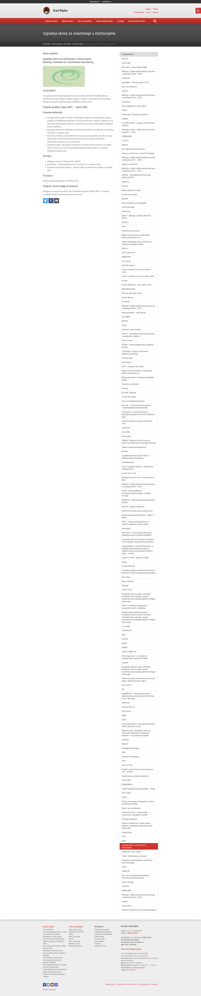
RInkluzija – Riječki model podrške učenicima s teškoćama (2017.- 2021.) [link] (138, 169)
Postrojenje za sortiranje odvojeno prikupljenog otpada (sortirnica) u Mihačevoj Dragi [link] (138, 414)
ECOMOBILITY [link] (127, 630)
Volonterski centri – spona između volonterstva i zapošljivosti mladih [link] (135, 813)
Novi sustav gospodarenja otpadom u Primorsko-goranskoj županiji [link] (136, 876)
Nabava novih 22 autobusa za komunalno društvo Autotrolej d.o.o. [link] (137, 372)
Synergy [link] (125, 388)
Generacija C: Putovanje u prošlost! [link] (135, 114)
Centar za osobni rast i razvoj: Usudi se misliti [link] (136, 270)
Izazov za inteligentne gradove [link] (133, 401)
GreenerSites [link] (127, 906)
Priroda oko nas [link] (127, 297)
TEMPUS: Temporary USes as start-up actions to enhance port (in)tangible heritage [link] (139, 441)
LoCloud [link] (125, 663)
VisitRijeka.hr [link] (106, 2)
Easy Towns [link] (126, 577)
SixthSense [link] (126, 211)
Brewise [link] (125, 186)
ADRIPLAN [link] (125, 703)
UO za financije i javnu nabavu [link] (52, 957)
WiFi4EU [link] (125, 321)
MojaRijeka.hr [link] (95, 2)
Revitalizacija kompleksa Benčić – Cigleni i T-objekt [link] (138, 516)
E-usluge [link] (120, 21)
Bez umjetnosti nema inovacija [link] (133, 149)
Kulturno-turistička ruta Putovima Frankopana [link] (139, 910)
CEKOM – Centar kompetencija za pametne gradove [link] (138, 346)
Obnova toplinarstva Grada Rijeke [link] (134, 203)
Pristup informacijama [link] (102, 929)
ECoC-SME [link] (126, 432)
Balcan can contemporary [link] (131, 808)
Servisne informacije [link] (136, 21)
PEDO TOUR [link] (126, 780)
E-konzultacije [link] (99, 936)
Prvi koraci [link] (126, 301)
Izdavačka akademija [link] (129, 819)
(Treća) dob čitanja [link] (129, 397)
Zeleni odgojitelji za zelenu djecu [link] (134, 106)
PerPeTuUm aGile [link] (128, 207)
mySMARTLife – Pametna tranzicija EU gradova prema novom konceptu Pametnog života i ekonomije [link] (138, 696)
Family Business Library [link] (131, 231)
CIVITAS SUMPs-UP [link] (129, 652)
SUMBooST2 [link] (126, 257)
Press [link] (148, 12)
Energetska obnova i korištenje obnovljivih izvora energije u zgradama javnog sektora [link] (137, 540)
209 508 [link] (145, 953)
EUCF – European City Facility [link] (133, 366)
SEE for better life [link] (128, 253)
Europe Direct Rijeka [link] (129, 194)
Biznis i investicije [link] (74, 936)
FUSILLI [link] (124, 110)
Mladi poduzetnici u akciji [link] (131, 190)
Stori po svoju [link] (127, 340)
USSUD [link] (124, 797)
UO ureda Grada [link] (48, 929)
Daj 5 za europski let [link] (129, 87)
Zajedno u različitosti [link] (130, 164)
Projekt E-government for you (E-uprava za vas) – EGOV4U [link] (138, 770)
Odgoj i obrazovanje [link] (75, 929)
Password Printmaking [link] (130, 757)
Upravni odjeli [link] (48, 926)
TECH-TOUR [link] (126, 793)
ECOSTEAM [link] (126, 63)
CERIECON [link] (125, 871)
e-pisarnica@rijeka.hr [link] (138, 967)
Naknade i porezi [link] (74, 943)
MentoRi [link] (125, 199)
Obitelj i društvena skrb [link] (76, 932)
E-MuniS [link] (125, 901)
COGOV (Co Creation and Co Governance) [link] (137, 511)
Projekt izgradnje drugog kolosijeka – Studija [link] (138, 789)
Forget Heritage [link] (128, 882)
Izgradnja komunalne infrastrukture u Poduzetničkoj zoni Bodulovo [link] (135, 456)
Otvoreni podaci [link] (100, 939)
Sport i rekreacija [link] (74, 941)
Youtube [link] (52, 984)
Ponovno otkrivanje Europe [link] (132, 293)
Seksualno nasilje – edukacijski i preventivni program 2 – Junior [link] (138, 130)
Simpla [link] (124, 562)
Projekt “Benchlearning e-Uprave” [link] (134, 856)
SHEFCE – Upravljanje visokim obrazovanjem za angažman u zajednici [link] (138, 335)
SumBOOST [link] (126, 428)
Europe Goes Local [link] (129, 473)
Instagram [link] (56, 984)
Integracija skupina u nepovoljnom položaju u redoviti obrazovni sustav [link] (138, 725)
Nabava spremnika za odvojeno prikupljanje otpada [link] (138, 378)
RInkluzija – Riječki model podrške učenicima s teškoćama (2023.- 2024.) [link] (138, 72)
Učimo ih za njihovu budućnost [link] (133, 506)
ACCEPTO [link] (125, 182)
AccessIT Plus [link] (127, 765)
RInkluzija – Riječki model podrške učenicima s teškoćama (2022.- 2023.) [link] (138, 96)
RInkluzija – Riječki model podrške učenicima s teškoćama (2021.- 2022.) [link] (138, 158)
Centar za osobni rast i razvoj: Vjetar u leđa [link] (138, 276)
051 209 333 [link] (131, 970)
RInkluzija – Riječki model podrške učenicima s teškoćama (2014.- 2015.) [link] (138, 896)
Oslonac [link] (125, 91)
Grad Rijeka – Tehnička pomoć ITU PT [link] (135, 82)
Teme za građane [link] (84, 21)
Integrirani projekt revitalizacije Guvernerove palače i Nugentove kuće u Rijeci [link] (138, 679)
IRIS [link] (123, 689)
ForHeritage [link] (126, 436)
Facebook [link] (44, 984)
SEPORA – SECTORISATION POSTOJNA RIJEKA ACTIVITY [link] (136, 176)
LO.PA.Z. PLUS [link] (127, 590)
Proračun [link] (98, 943)
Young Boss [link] (126, 102)
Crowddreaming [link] (128, 462)
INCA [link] (123, 635)
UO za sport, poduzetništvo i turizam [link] (55, 932)
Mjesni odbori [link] (67, 21)
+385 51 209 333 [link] (132, 933)
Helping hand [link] (127, 832)
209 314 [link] (145, 956)
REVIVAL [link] (125, 451)
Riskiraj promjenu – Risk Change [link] (134, 312)
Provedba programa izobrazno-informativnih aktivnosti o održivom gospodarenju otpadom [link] (139, 571)
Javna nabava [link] (99, 941)
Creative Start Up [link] (128, 707)
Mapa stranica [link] (110, 984)
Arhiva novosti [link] (139, 12)
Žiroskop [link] (125, 585)
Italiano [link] (155, 9)
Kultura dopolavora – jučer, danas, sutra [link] (136, 285)
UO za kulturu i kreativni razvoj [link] (53, 950)
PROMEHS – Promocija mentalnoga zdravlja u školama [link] (138, 501)
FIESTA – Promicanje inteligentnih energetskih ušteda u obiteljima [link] (134, 606)
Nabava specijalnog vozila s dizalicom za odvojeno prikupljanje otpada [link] (137, 243)
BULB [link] (124, 841)
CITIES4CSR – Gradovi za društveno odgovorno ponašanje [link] (135, 352)
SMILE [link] (124, 715)
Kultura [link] (71, 934)
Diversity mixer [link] (127, 358)
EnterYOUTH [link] (126, 685)
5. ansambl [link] (126, 626)
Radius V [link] (125, 248)
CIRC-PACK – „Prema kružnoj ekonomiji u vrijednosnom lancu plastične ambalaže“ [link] (137, 534)
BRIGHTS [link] (125, 744)
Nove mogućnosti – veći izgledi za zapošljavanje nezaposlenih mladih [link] (135, 657)
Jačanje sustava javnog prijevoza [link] (134, 447)
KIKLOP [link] (124, 643)
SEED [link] (124, 752)
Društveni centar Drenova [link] (131, 329)
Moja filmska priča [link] (128, 289)
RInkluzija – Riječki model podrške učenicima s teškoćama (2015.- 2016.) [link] (138, 485)
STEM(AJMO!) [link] (127, 136)
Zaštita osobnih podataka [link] (103, 932)
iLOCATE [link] (125, 639)
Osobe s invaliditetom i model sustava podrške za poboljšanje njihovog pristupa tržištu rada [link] (137, 825)
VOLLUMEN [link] (126, 317)
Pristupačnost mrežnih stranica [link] (127, 984)
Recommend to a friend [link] (56, 200)
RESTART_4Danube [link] (129, 392)
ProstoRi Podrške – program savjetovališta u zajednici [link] (138, 124)
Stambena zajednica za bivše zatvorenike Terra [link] (137, 422)
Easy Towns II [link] (127, 362)
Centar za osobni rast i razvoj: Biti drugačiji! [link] (138, 153)
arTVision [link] (125, 740)
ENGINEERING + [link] (127, 784)
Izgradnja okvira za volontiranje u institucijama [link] (134, 846)
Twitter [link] (48, 984)
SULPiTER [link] (125, 886)
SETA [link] (124, 761)
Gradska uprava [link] (51, 21)
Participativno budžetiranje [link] (103, 934)
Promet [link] (71, 939)
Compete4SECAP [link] (128, 566)
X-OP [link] (124, 837)
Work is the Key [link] (127, 581)
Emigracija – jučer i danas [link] (131, 852)
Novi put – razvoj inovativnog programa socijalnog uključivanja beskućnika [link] (136, 406)
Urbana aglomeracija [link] (104, 21)
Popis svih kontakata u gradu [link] (131, 949)
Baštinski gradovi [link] (128, 265)
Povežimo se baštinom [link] (130, 384)
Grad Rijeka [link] (52, 989)
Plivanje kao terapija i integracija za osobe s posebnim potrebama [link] (138, 802)
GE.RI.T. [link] (124, 867)
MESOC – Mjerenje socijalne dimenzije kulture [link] (136, 217)
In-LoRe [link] (124, 280)
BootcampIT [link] (126, 528)
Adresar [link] (155, 12)
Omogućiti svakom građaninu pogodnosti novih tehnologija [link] (137, 861)
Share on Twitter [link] (45, 200)
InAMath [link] (125, 119)
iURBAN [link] (124, 647)
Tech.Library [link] (126, 261)
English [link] (148, 9)
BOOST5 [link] (125, 59)
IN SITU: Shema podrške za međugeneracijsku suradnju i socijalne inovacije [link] (136, 493)
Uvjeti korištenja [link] (144, 984)
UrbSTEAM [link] (126, 78)
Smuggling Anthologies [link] (130, 748)
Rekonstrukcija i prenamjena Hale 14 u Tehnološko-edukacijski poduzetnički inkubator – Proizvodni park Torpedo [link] (136, 733)
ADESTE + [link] (125, 222)
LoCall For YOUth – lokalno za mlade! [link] (135, 558)
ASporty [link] (125, 145)
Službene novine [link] (100, 946)
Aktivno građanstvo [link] (75, 946)
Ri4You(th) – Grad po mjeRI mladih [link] (134, 67)
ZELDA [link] (124, 325)
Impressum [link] (154, 984)
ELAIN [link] (124, 720)
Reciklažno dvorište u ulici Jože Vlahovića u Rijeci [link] (138, 478)
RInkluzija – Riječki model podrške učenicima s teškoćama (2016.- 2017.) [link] (138, 307)
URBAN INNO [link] (126, 890)
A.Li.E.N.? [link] (125, 140)
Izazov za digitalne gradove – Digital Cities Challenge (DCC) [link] (137, 467)
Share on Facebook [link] (50, 200)
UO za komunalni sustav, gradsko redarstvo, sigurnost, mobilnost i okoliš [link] (54, 941)
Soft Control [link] (126, 711)
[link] (198, 10)
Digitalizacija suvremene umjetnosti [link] (135, 776)
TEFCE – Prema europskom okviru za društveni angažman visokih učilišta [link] (135, 523)
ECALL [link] (124, 226)
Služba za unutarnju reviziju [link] (52, 972)
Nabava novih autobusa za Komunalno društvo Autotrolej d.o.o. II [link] (136, 236)
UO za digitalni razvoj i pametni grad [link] (55, 969)
